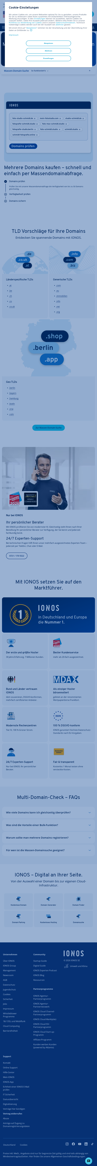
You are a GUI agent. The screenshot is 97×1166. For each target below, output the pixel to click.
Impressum (13, 35)
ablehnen (60, 25)
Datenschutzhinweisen (65, 22)
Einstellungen (39, 19)
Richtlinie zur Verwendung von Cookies (25, 22)
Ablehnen (48, 51)
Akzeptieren (31, 28)
